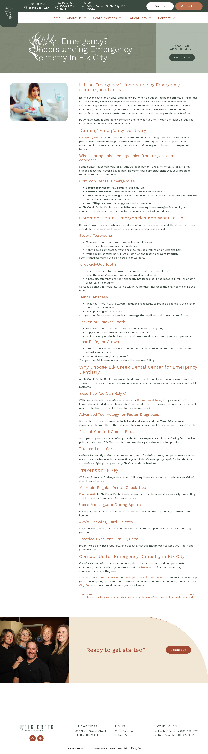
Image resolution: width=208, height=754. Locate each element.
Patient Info (137, 18)
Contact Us (167, 18)
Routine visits (87, 494)
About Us (74, 18)
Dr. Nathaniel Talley (149, 400)
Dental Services (105, 18)
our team (142, 567)
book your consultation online (144, 578)
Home (55, 18)
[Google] (40, 738)
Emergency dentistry (92, 138)
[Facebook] (32, 738)
